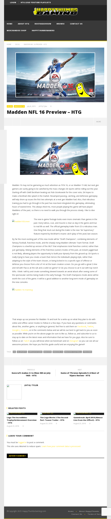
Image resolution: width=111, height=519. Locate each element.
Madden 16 (19, 106)
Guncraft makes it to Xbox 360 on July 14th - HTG (31, 373)
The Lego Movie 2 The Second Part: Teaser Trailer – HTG (54, 418)
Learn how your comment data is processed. (61, 446)
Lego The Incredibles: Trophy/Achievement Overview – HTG (22, 420)
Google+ (16, 330)
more (99, 122)
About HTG (23, 24)
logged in (22, 442)
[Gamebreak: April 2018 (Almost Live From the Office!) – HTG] (89, 414)
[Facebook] (91, 2)
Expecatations (35, 352)
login (13, 2)
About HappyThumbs (89, 511)
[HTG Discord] (3, 153)
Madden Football (73, 352)
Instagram (74, 341)
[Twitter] (101, 2)
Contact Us (76, 24)
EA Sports (22, 352)
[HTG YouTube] (3, 140)
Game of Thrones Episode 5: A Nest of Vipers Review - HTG (80, 373)
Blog (17, 44)
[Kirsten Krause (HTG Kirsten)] (3, 180)
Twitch (26, 341)
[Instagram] (3, 167)
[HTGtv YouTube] (3, 146)
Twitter (90, 326)
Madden (47, 352)
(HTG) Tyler (43, 106)
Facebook (81, 326)
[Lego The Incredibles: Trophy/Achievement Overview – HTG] (22, 414)
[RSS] (3, 173)
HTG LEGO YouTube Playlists (36, 2)
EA (14, 352)
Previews (87, 352)
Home (9, 24)
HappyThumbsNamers (43, 30)
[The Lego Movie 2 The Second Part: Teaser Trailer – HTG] (55, 414)
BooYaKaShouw (43, 24)
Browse (61, 24)
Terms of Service (96, 514)
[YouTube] (96, 2)
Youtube (24, 330)
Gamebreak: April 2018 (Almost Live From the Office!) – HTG (88, 418)
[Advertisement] (29, 482)
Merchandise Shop (16, 30)
